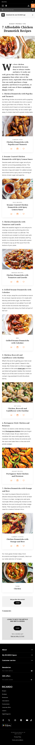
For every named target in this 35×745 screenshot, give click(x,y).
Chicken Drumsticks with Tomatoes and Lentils (17, 276)
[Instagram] (15, 720)
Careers (4, 710)
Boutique (4, 694)
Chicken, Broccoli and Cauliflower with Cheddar (17, 409)
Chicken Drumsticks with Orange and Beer (17, 540)
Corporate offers (6, 707)
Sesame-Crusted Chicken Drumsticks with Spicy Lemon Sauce (17, 207)
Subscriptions (5, 700)
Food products (6, 704)
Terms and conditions (17, 740)
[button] (33, 6)
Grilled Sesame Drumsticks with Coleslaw (17, 341)
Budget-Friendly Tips (17, 24)
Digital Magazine (6, 714)
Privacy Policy (17, 737)
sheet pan (21, 368)
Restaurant (5, 697)
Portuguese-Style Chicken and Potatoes (17, 475)
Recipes (4, 691)
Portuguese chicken (13, 431)
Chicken (17, 588)
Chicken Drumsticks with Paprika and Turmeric (17, 143)
